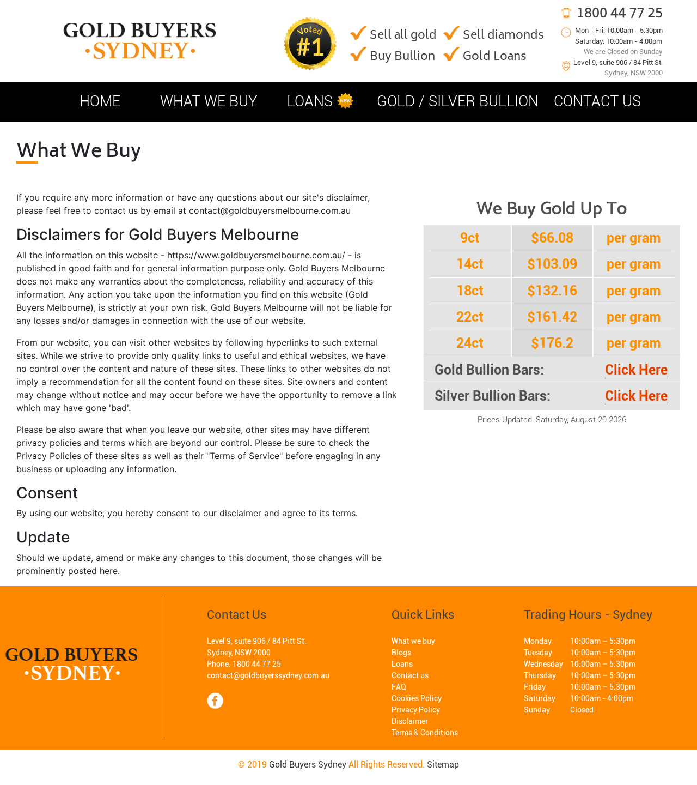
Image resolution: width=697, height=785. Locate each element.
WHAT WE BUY (209, 101)
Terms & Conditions (425, 732)
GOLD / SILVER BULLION (458, 101)
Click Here (636, 370)
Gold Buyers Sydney (307, 764)
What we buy (413, 641)
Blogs (401, 652)
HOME (100, 101)
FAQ (399, 687)
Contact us (410, 675)
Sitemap (443, 764)
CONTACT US (597, 101)
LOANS (310, 101)
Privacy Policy (416, 709)
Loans (402, 664)
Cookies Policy (417, 698)
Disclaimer (410, 721)
